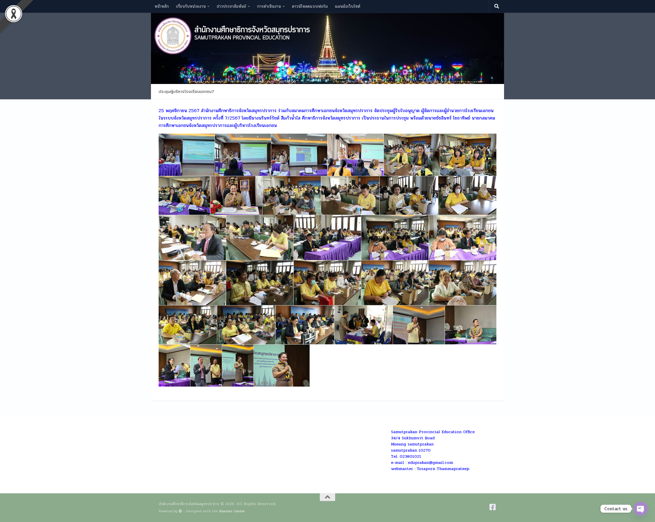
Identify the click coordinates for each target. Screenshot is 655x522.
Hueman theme (232, 511)
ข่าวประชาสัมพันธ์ (231, 6)
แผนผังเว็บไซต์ (347, 6)
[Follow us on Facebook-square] (492, 507)
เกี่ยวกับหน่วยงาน (191, 6)
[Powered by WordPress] (180, 511)
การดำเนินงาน (269, 6)
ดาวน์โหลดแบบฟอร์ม (310, 6)
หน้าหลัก (162, 6)
